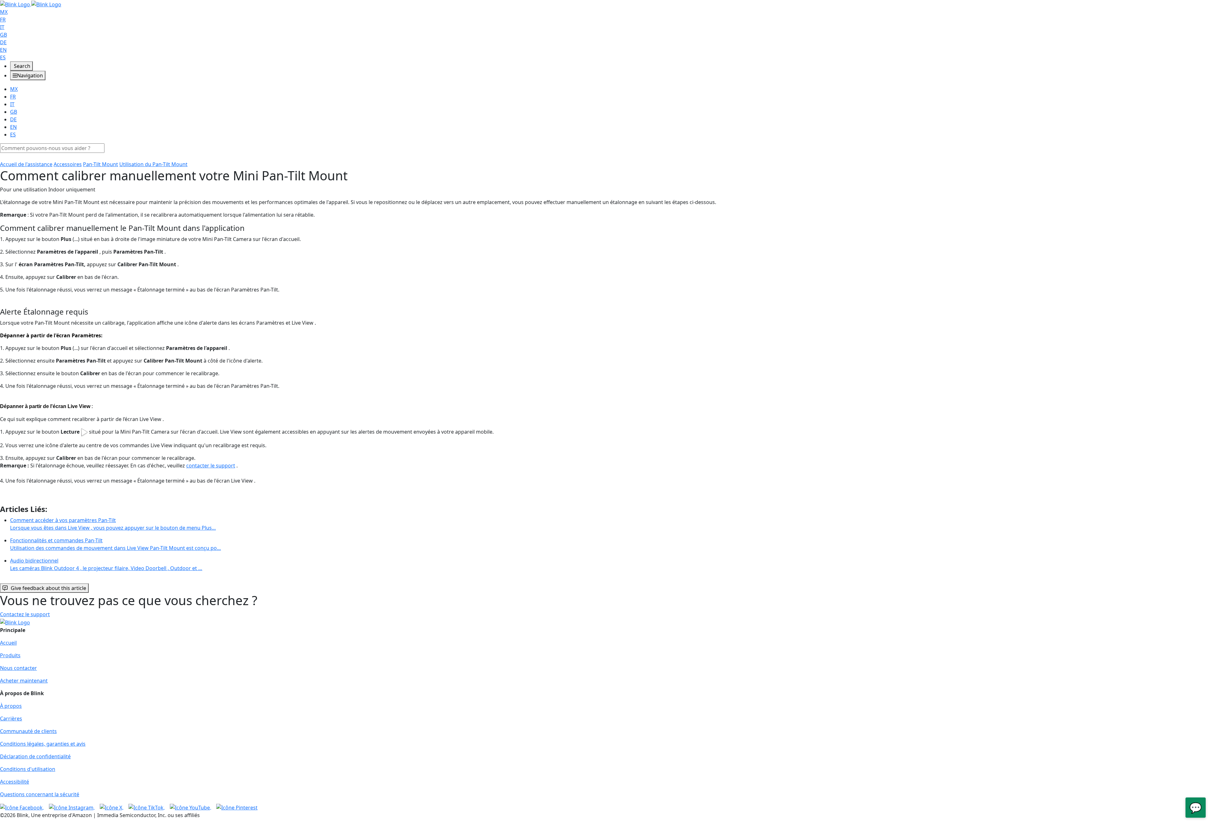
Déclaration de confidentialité (35, 756)
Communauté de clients (28, 731)
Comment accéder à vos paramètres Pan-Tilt (113, 524)
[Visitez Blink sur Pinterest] (237, 806)
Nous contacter (18, 668)
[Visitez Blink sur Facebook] (22, 806)
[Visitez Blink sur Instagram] (72, 806)
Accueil (8, 642)
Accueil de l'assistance (26, 164)
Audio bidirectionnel (106, 564)
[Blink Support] (30, 3)
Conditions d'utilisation (27, 769)
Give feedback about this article (48, 588)
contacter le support (210, 465)
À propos (11, 705)
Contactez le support (25, 614)
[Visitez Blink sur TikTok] (146, 806)
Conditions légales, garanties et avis (43, 743)
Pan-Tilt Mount (100, 164)
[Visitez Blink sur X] (111, 806)
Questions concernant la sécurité (39, 794)
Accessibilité (14, 781)
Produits (10, 655)
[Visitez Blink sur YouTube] (190, 806)
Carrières (11, 718)
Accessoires (68, 164)
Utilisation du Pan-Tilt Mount (153, 164)
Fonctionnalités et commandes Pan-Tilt (115, 544)
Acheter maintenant (24, 680)
